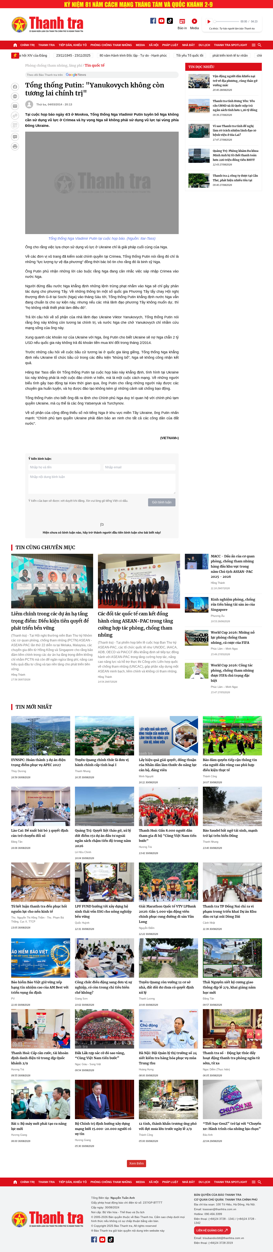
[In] (15, 146)
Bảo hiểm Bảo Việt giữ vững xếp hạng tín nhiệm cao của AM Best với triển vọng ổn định (40, 987)
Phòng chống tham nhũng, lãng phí (53, 65)
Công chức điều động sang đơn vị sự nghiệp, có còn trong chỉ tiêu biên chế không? (103, 987)
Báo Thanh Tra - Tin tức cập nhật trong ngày (47, 24)
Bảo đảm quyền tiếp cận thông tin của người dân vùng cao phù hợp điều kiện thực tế (230, 765)
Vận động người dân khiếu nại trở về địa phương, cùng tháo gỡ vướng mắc (235, 80)
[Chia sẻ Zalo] (15, 96)
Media (140, 45)
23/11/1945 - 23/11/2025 (58, 55)
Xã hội (153, 45)
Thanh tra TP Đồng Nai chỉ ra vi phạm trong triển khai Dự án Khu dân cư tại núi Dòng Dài (229, 911)
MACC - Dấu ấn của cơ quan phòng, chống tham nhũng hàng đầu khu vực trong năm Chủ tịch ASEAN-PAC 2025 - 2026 (233, 566)
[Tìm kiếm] (259, 45)
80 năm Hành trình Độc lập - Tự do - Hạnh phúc (117, 55)
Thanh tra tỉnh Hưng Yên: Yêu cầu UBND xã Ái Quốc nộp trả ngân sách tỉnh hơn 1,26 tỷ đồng (235, 105)
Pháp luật (170, 45)
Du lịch (204, 45)
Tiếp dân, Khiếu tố (73, 45)
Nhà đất (188, 45)
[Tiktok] (170, 21)
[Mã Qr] (15, 125)
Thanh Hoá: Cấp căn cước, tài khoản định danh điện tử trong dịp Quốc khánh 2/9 (39, 1058)
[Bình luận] (15, 137)
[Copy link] (15, 116)
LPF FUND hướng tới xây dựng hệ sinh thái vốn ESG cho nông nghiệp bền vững (103, 911)
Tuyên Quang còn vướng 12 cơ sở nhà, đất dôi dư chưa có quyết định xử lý (166, 987)
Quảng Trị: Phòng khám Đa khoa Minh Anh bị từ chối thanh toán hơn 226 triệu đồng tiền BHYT (235, 155)
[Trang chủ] (15, 45)
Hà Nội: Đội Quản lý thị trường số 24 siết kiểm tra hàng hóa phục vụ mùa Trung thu (168, 1058)
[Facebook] (153, 21)
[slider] (226, 21)
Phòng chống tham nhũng (111, 45)
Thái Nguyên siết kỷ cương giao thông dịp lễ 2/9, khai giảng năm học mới (229, 987)
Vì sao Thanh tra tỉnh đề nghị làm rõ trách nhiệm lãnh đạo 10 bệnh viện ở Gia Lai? (234, 130)
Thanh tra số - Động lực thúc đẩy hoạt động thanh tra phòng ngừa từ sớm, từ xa (231, 1058)
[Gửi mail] (15, 106)
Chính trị (27, 45)
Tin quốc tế (95, 65)
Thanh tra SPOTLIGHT (230, 45)
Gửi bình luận (161, 502)
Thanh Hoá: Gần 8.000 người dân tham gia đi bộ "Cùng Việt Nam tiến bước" (167, 835)
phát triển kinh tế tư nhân (214, 55)
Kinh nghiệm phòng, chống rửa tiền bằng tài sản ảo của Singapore (233, 604)
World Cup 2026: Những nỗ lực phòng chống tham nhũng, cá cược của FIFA (233, 637)
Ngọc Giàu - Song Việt (88, 1064)
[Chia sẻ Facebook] (15, 87)
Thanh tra (46, 45)
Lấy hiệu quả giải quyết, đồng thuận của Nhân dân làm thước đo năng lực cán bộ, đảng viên (168, 765)
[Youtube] (161, 21)
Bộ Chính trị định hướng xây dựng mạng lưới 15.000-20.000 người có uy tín (103, 1129)
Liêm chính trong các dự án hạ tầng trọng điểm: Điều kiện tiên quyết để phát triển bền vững (50, 621)
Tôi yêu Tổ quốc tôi (174, 55)
